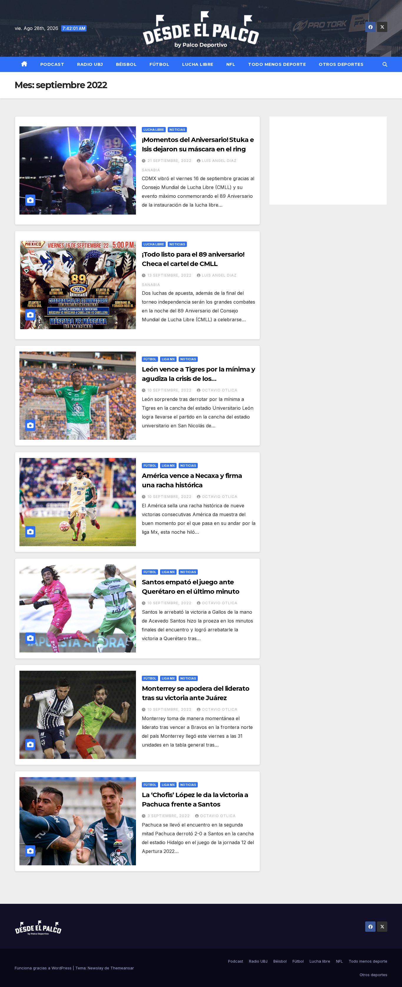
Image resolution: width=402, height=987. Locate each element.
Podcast (52, 64)
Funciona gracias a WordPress (44, 968)
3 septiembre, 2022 (169, 816)
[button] (385, 64)
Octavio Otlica (219, 390)
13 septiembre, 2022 (170, 275)
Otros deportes (341, 64)
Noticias (177, 129)
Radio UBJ (90, 64)
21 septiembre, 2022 (170, 160)
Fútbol (159, 64)
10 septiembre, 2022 (170, 390)
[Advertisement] (328, 160)
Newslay (95, 968)
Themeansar (122, 968)
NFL (230, 64)
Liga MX (168, 359)
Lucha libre (197, 64)
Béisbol (126, 64)
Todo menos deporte (277, 64)
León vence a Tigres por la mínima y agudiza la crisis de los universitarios (198, 378)
